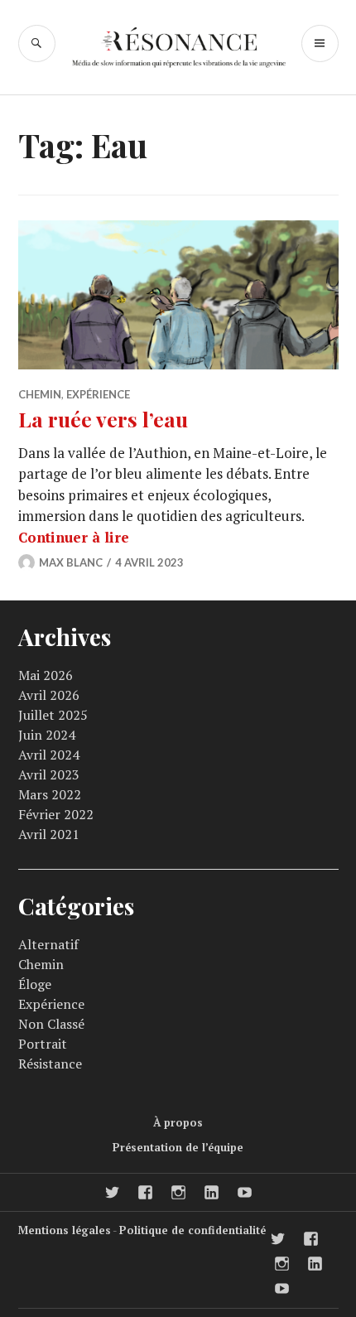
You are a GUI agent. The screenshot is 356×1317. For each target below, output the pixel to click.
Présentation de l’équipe (178, 1147)
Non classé (51, 1024)
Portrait (42, 1044)
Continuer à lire (73, 537)
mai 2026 (45, 675)
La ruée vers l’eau (103, 418)
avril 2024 (48, 754)
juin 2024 (46, 735)
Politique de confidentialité (192, 1230)
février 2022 (56, 814)
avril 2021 (48, 834)
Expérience (98, 394)
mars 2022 (49, 794)
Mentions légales (64, 1230)
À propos (178, 1122)
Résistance (50, 1063)
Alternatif (48, 944)
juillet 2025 (53, 715)
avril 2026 (48, 695)
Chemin (39, 394)
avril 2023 (48, 774)
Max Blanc (71, 562)
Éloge (34, 984)
